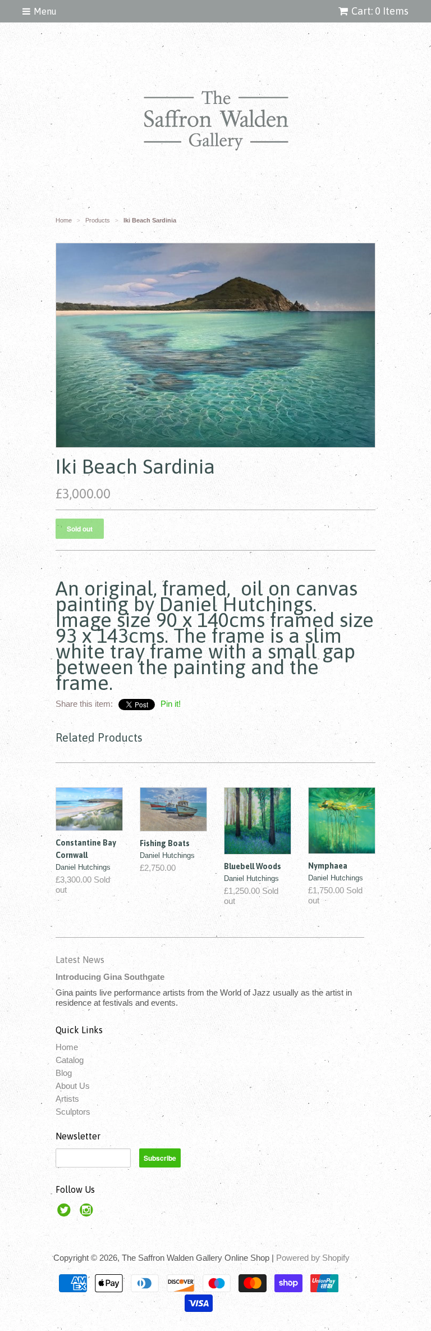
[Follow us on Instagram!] (88, 1213)
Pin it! (171, 703)
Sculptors (73, 1111)
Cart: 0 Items (380, 11)
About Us (73, 1086)
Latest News (80, 960)
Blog (64, 1073)
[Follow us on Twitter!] (65, 1213)
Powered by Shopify (313, 1257)
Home (67, 1047)
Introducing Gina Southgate (110, 977)
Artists (67, 1098)
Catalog (70, 1060)
